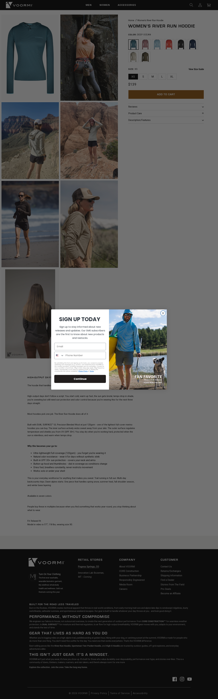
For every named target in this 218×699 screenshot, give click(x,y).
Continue (80, 379)
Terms (92, 371)
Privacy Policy (83, 371)
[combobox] (59, 355)
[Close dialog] (163, 313)
